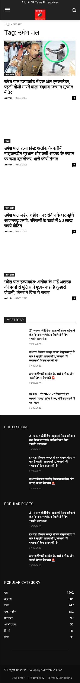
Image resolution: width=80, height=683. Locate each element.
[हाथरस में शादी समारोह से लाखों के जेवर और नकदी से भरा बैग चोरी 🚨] (15, 379)
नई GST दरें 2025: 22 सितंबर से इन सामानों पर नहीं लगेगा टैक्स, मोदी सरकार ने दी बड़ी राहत (52, 398)
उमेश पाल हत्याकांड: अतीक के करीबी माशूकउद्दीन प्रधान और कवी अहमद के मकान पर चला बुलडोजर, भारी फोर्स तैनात (39, 153)
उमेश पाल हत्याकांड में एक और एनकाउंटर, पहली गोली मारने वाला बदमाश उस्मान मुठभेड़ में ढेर (38, 87)
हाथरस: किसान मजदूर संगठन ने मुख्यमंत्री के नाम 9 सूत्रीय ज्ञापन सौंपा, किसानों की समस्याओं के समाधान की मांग (52, 356)
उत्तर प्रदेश (10, 74)
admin (8, 97)
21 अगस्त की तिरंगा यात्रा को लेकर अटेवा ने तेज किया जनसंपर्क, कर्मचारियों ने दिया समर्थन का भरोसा (52, 334)
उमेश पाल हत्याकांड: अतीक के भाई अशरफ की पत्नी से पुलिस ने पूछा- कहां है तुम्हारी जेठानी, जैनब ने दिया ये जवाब (37, 287)
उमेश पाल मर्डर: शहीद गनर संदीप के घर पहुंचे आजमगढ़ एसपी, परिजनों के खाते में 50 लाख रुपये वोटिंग (39, 220)
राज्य (7, 141)
